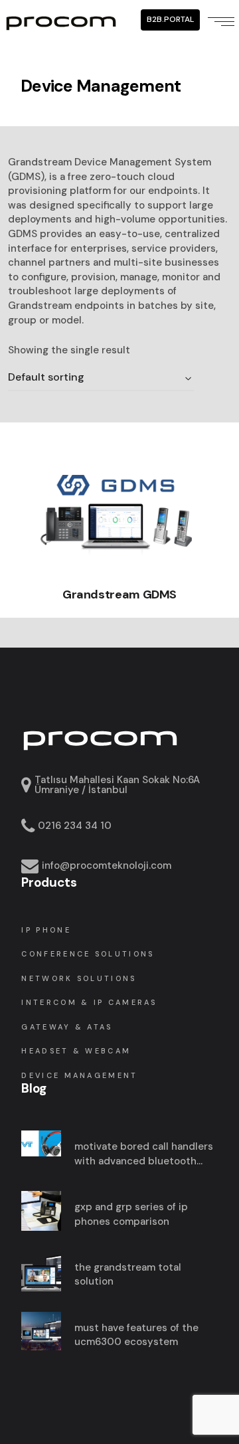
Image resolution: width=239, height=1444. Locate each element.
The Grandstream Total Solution (127, 1275)
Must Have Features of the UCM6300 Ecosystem (136, 1335)
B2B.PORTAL (170, 19)
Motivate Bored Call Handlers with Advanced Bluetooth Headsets (143, 1154)
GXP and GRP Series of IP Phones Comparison (131, 1214)
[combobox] (101, 378)
